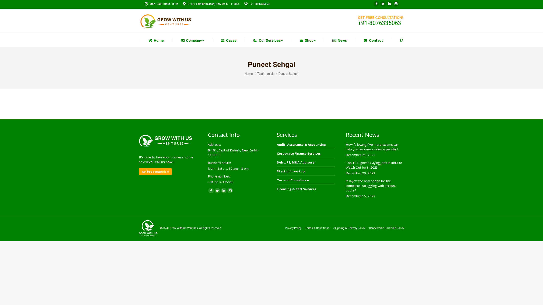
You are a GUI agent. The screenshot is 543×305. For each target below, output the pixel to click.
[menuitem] (156, 40)
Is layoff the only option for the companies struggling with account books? (371, 185)
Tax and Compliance (293, 180)
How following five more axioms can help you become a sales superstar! (372, 146)
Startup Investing (291, 171)
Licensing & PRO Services (296, 189)
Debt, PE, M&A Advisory (296, 162)
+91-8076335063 (259, 4)
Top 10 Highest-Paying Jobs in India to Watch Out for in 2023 (374, 165)
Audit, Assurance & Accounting (301, 144)
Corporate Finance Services (299, 153)
